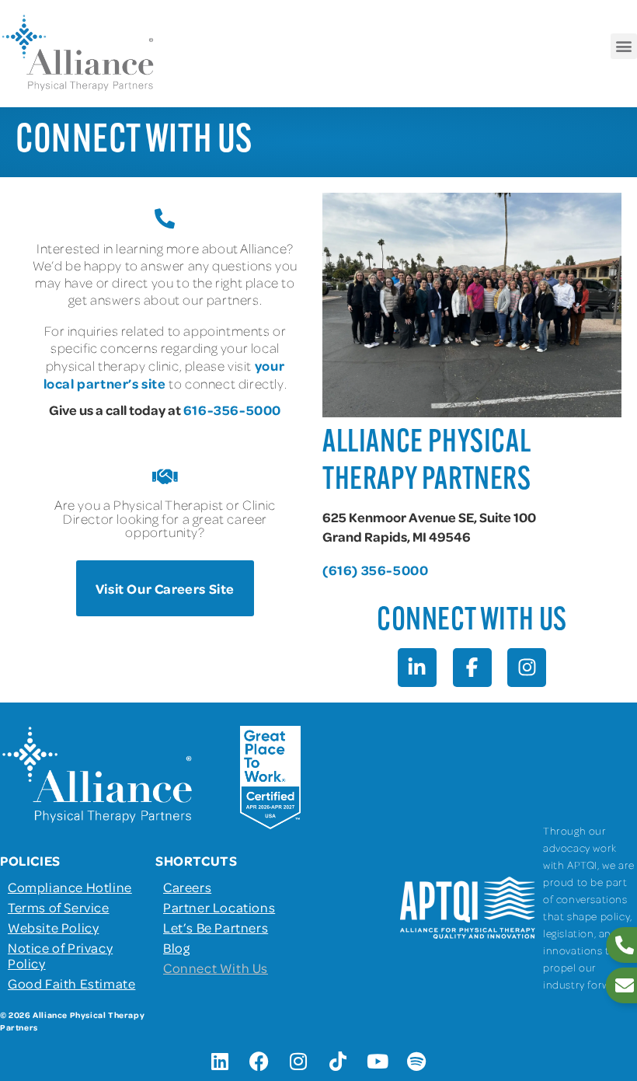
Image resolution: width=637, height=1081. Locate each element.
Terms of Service (59, 906)
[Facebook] (259, 1061)
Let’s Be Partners (215, 927)
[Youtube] (377, 1061)
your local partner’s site (164, 374)
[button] (624, 46)
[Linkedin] (219, 1061)
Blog (176, 947)
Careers (187, 886)
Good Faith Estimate (71, 983)
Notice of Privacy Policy (60, 955)
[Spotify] (417, 1061)
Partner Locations (219, 906)
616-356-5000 (232, 409)
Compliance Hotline (70, 886)
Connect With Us (215, 967)
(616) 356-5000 (375, 569)
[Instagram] (299, 1061)
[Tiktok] (337, 1061)
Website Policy (53, 927)
